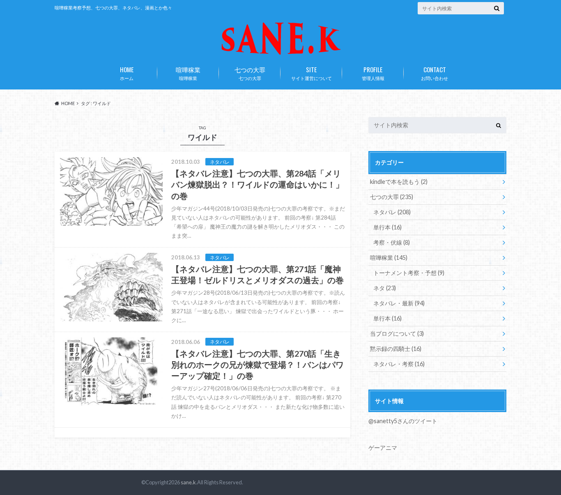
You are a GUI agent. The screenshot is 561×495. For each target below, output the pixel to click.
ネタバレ (392, 212)
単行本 (387, 227)
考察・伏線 (391, 242)
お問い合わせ (434, 72)
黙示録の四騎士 (395, 348)
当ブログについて (397, 333)
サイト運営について (311, 72)
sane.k (188, 482)
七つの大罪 (250, 72)
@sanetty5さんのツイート (402, 420)
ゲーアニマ (382, 447)
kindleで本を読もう (399, 181)
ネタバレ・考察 (399, 363)
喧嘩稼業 (188, 72)
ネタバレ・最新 (399, 303)
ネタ (384, 287)
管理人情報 (373, 72)
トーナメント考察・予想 (408, 272)
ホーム (126, 72)
